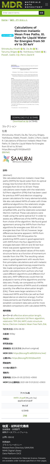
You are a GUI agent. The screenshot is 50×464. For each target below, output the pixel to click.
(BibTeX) (6, 152)
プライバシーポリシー (12, 445)
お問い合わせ (8, 437)
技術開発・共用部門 (11, 429)
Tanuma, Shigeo (9, 52)
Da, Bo (29, 49)
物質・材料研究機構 (15, 426)
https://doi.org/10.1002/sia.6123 (26, 358)
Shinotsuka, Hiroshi (10, 49)
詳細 (25, 416)
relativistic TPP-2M (12, 321)
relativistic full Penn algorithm (29, 318)
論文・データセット (19, 20)
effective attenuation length (27, 315)
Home (4, 20)
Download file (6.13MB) (25, 117)
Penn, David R (27, 55)
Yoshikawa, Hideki (32, 52)
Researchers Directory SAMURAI (18, 448)
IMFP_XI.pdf (19, 398)
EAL (45, 324)
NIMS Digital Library (11, 450)
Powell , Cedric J (9, 55)
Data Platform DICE (11, 453)
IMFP (23, 321)
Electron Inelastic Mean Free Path (25, 324)
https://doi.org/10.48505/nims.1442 (29, 353)
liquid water (8, 318)
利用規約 (6, 442)
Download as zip (21, 121)
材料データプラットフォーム (15, 432)
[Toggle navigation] (46, 4)
